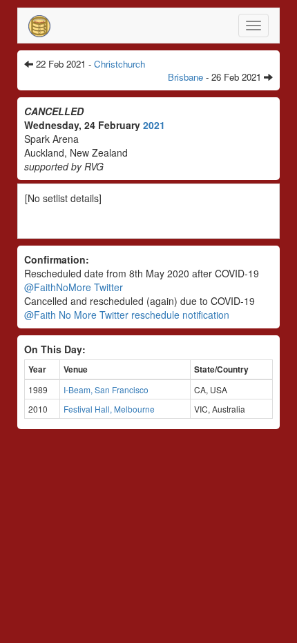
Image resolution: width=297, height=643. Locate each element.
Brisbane (185, 76)
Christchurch (119, 63)
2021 (154, 125)
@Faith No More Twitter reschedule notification (126, 315)
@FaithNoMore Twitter (73, 287)
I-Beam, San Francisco (106, 389)
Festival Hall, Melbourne (109, 409)
